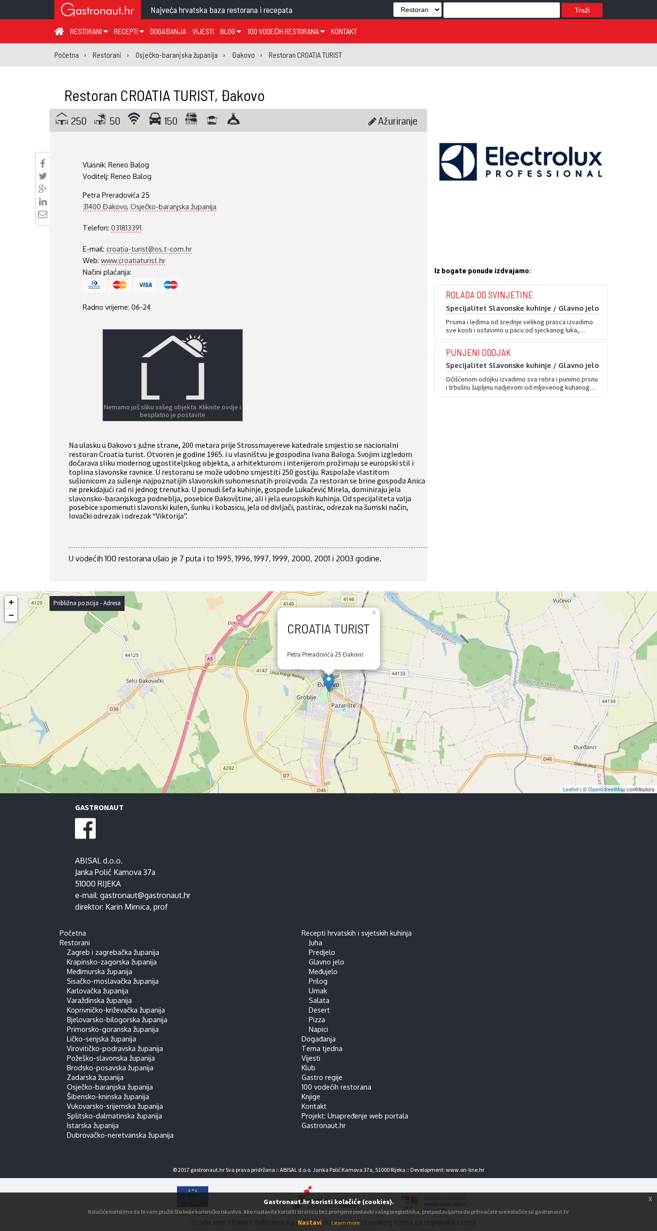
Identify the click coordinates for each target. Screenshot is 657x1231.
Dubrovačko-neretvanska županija (120, 1134)
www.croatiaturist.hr (133, 260)
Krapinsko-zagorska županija (112, 961)
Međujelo (323, 971)
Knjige (311, 1096)
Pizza (317, 1019)
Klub (309, 1067)
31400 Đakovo (105, 206)
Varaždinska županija (99, 1000)
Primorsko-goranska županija (113, 1029)
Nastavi (310, 1222)
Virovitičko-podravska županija (115, 1048)
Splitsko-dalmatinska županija (114, 1115)
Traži (582, 10)
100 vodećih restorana (283, 31)
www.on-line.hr (465, 1169)
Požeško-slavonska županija (111, 1057)
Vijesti (203, 31)
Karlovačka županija (97, 990)
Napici (318, 1029)
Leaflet (571, 789)
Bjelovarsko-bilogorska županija (117, 1019)
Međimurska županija (99, 971)
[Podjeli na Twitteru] (42, 176)
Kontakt (344, 31)
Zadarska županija (95, 1077)
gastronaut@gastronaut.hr (145, 895)
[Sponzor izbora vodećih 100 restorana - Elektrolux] (520, 176)
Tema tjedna (322, 1048)
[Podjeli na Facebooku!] (42, 163)
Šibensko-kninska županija (108, 1096)
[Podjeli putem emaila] (42, 214)
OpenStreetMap (606, 789)
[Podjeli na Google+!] (42, 189)
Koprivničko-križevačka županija (116, 1009)
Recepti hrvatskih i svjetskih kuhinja (357, 932)
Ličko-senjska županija (101, 1038)
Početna (73, 932)
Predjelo (322, 952)
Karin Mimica (127, 907)
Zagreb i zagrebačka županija (113, 952)
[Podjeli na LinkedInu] (43, 201)
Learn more (345, 1222)
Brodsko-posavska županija (110, 1067)
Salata (319, 1000)
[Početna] (59, 31)
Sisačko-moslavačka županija (113, 981)
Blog (228, 31)
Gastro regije (322, 1077)
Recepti (126, 31)
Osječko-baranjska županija (173, 206)
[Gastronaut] (97, 11)
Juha (315, 942)
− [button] (11, 615)
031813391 (126, 227)
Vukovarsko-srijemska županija (115, 1106)
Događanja (168, 31)
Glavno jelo (326, 961)
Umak (318, 990)
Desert (319, 1009)
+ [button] (11, 602)
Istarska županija (93, 1125)
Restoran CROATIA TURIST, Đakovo (164, 95)
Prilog (318, 981)
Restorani (86, 31)
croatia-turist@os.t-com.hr (149, 248)
